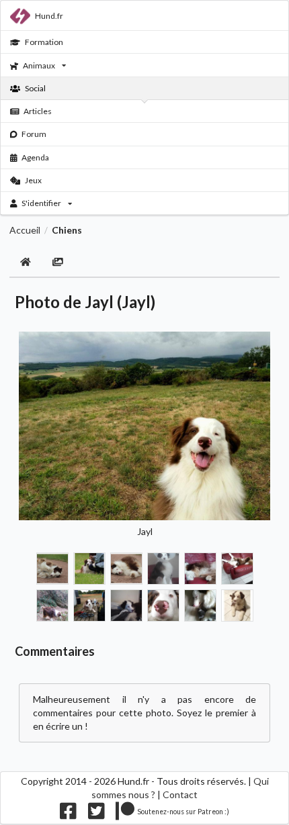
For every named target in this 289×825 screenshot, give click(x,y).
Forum (34, 134)
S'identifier (41, 203)
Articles (38, 111)
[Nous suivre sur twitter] (96, 814)
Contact (180, 794)
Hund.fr (49, 16)
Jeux (33, 180)
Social (35, 88)
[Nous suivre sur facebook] (68, 814)
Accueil (24, 230)
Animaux (39, 65)
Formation (44, 42)
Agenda (35, 157)
